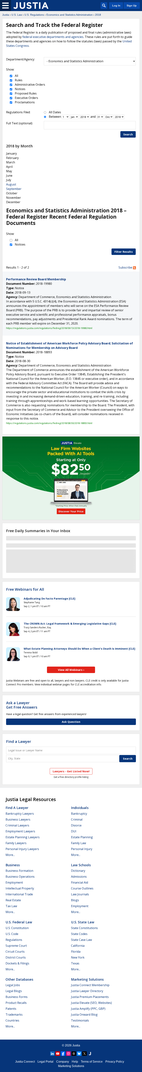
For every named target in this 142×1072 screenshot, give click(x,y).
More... (10, 855)
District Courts (16, 957)
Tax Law (11, 906)
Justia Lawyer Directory (87, 991)
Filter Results (123, 251)
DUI (73, 831)
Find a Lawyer (18, 741)
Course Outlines (82, 888)
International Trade (19, 894)
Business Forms (17, 997)
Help (75, 1061)
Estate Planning (82, 837)
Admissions (79, 877)
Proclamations (24, 102)
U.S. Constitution (17, 928)
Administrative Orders (29, 85)
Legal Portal (45, 1061)
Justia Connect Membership (90, 985)
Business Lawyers (18, 819)
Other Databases (19, 979)
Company (62, 1061)
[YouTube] (57, 1053)
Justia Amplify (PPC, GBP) (88, 1009)
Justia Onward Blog (84, 1015)
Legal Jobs (13, 985)
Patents (11, 1009)
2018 (98, 14)
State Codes (79, 934)
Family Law (78, 843)
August (11, 184)
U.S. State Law (82, 922)
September (13, 189)
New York (77, 957)
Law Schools (81, 865)
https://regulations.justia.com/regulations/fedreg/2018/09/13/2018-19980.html (49, 328)
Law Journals (80, 894)
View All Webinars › (71, 670)
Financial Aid (79, 882)
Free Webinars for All (25, 589)
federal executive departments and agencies (52, 37)
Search (128, 134)
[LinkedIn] (52, 1053)
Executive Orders (26, 98)
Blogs (75, 900)
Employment (14, 882)
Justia (5, 14)
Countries (12, 1020)
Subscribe (126, 267)
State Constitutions (84, 928)
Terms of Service (92, 1061)
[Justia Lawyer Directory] (90, 1053)
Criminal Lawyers (17, 825)
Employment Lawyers (20, 831)
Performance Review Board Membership (36, 279)
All (16, 76)
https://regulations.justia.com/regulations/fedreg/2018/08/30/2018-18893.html (49, 423)
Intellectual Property (20, 888)
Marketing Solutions (87, 979)
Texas (75, 963)
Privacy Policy (114, 1061)
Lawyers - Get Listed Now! (71, 771)
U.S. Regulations (34, 14)
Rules (18, 80)
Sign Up (132, 5)
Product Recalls (16, 1003)
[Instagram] (68, 1053)
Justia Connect (25, 1061)
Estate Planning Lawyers (23, 837)
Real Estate (13, 900)
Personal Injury (81, 849)
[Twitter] (84, 1053)
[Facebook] (63, 1053)
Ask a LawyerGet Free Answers (21, 705)
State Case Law (81, 940)
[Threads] (74, 1053)
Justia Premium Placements (90, 997)
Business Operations (20, 877)
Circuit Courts (15, 952)
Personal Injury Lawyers (22, 849)
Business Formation (19, 871)
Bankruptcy (79, 814)
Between (55, 117)
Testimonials (80, 1020)
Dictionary (78, 871)
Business (13, 865)
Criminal (76, 819)
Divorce (76, 825)
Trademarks (14, 1015)
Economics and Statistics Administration (69, 14)
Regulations (14, 940)
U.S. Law (16, 14)
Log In (116, 5)
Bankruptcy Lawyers (20, 814)
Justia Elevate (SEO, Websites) (91, 1003)
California (77, 946)
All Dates (55, 112)
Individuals (80, 807)
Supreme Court (16, 946)
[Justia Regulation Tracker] (30, 5)
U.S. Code (12, 934)
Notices (19, 89)
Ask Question (71, 722)
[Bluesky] (79, 1053)
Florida (75, 952)
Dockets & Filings (17, 963)
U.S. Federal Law (19, 922)
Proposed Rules (25, 93)
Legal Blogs (14, 991)
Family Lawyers (16, 843)
